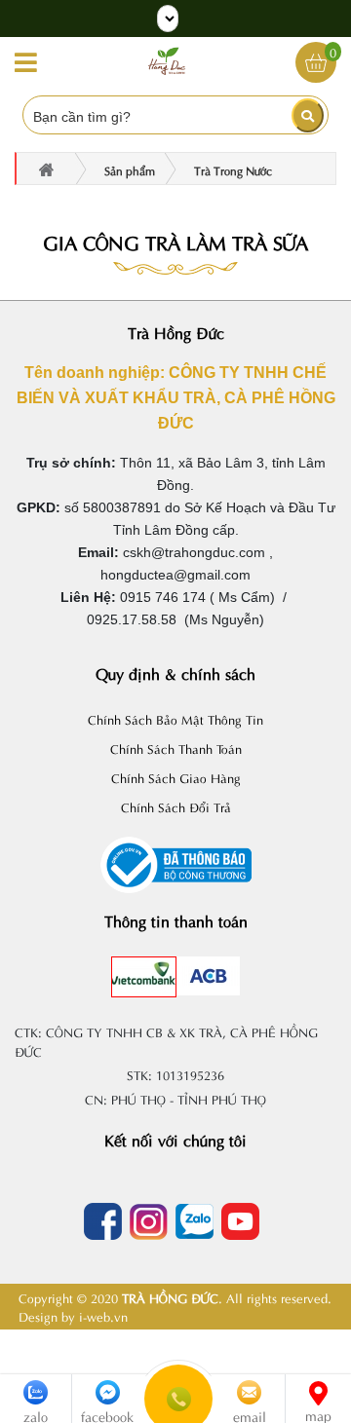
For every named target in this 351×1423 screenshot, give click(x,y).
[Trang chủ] (166, 59)
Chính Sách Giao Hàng (176, 777)
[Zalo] (198, 1222)
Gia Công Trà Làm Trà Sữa (175, 241)
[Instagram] (153, 1222)
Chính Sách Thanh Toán (176, 747)
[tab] (143, 973)
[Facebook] (107, 1222)
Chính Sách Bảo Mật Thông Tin (175, 718)
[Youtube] (244, 1222)
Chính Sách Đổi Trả (176, 806)
